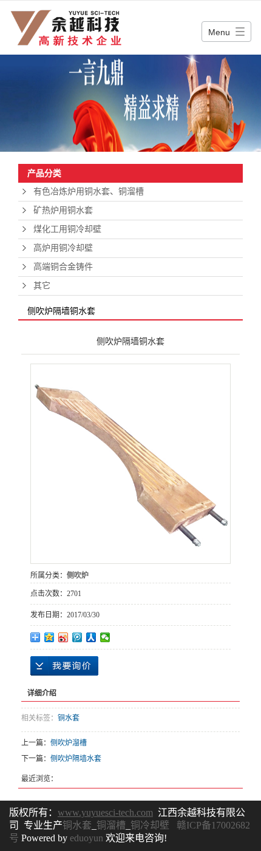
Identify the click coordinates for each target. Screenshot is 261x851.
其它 (41, 285)
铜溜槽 (111, 825)
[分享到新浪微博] (63, 637)
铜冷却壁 (149, 825)
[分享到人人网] (91, 637)
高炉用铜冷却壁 (63, 248)
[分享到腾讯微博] (77, 637)
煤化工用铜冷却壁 (67, 229)
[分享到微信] (105, 637)
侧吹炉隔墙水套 (75, 758)
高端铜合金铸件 (63, 266)
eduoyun (86, 838)
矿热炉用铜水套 (63, 210)
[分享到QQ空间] (49, 637)
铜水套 (69, 718)
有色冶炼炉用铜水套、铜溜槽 (88, 191)
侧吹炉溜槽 (68, 743)
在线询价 (64, 666)
